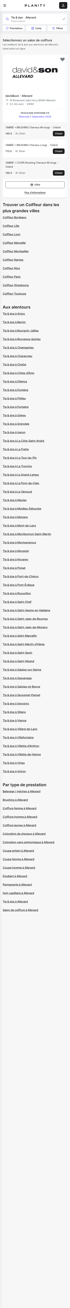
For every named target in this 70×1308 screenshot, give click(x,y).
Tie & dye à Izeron (14, 432)
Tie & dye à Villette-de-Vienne (22, 754)
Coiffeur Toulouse (14, 293)
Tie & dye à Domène (15, 390)
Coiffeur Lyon (11, 234)
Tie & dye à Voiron (14, 771)
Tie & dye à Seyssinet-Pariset (21, 695)
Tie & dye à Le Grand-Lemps (21, 474)
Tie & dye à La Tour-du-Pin (20, 457)
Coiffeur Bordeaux (15, 217)
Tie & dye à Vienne (14, 720)
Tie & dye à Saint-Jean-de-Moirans (25, 627)
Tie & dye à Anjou (14, 313)
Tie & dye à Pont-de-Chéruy (21, 576)
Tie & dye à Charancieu (17, 356)
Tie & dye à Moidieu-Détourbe (22, 508)
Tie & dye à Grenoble (16, 423)
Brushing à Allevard (15, 799)
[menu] (5, 5)
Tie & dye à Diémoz (15, 381)
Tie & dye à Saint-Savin (17, 652)
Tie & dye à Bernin (14, 322)
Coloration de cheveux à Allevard (24, 833)
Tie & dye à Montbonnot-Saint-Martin (27, 534)
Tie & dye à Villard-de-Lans (20, 729)
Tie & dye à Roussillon (17, 593)
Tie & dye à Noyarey (15, 559)
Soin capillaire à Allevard (18, 893)
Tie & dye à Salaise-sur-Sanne (22, 669)
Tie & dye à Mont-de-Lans (19, 525)
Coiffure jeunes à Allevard (19, 825)
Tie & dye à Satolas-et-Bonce (21, 686)
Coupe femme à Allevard (18, 859)
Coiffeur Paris (12, 276)
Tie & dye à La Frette (16, 449)
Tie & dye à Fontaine (16, 407)
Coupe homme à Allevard (19, 867)
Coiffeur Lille (11, 225)
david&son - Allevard (18, 95)
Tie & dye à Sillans (14, 712)
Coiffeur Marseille (14, 242)
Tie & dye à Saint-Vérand (18, 661)
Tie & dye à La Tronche (17, 466)
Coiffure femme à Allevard (19, 808)
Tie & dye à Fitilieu (14, 398)
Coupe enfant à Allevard (18, 850)
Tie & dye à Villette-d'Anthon (21, 746)
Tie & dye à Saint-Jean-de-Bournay (25, 618)
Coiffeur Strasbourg (16, 285)
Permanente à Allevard (17, 884)
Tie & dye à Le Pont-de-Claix (21, 483)
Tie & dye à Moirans (15, 517)
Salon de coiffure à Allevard (20, 910)
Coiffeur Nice (11, 268)
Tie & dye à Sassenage (17, 678)
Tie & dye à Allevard (15, 901)
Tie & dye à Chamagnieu (18, 347)
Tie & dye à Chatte (14, 364)
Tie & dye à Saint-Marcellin (20, 635)
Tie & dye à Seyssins (16, 703)
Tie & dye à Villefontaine (18, 737)
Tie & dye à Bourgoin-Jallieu (21, 330)
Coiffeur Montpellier (16, 251)
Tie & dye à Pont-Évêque (18, 585)
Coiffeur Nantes (13, 259)
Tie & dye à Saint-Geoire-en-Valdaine (26, 610)
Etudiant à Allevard (15, 876)
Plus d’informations (35, 192)
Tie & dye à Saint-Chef (17, 601)
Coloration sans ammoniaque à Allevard (28, 842)
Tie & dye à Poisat (14, 568)
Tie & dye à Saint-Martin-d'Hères (24, 644)
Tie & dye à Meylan (15, 500)
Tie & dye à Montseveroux (19, 542)
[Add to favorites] (62, 59)
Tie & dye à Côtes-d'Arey (18, 373)
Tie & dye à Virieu (14, 763)
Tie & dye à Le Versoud (17, 491)
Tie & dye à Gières (14, 415)
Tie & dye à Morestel (16, 551)
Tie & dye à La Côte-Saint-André (23, 440)
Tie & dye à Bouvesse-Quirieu (22, 339)
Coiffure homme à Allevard (20, 816)
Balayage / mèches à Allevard (21, 791)
